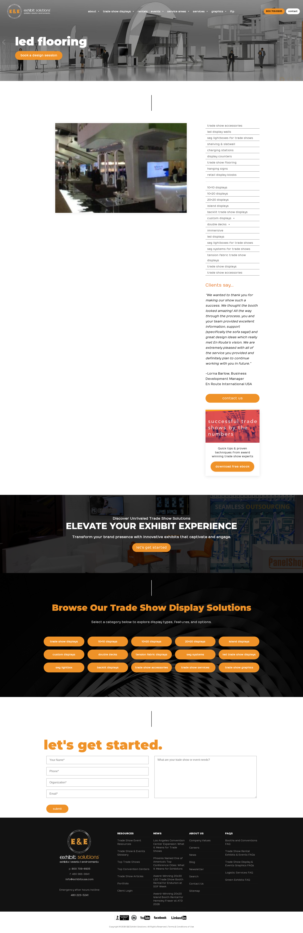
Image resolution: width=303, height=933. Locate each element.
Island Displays (218, 206)
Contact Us (196, 883)
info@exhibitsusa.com (79, 879)
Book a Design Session (39, 55)
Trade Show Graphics (239, 667)
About (92, 11)
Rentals (143, 11)
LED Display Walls (219, 131)
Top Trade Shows (128, 861)
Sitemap (194, 890)
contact (293, 11)
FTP (232, 11)
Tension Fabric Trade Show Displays (226, 258)
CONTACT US (232, 398)
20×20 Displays (218, 199)
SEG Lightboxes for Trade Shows (230, 138)
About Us (196, 833)
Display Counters (219, 156)
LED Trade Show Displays (239, 654)
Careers (194, 847)
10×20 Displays (217, 193)
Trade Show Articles (130, 876)
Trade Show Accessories (224, 125)
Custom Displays (219, 218)
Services (199, 11)
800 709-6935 (81, 868)
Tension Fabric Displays (151, 654)
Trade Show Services (195, 667)
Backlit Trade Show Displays (227, 212)
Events (155, 11)
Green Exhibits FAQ (237, 879)
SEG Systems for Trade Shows (228, 249)
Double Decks (217, 224)
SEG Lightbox (64, 667)
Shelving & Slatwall (221, 144)
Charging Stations (220, 150)
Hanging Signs (217, 168)
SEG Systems (195, 654)
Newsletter (196, 869)
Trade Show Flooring (222, 162)
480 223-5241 (79, 895)
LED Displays (215, 236)
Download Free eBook (232, 466)
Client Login (125, 890)
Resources (125, 833)
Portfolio (123, 883)
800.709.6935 (274, 11)
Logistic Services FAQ (239, 872)
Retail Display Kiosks (222, 174)
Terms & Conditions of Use (181, 927)
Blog (192, 862)
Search (193, 876)
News (157, 833)
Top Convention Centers (133, 869)
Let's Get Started (151, 547)
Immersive (215, 230)
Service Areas (176, 11)
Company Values (200, 840)
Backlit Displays (108, 667)
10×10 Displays (217, 187)
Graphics (217, 11)
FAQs (229, 833)
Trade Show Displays (117, 11)
